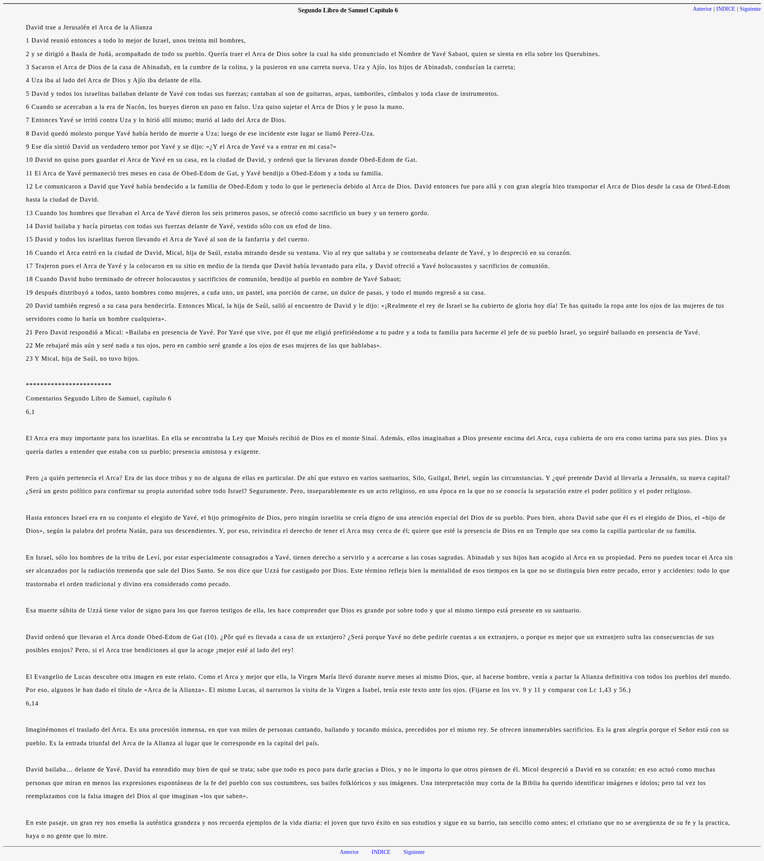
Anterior (702, 9)
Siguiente (750, 9)
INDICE (725, 9)
